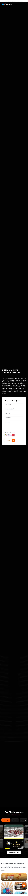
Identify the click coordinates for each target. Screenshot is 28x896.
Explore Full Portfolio (14, 852)
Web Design (6, 820)
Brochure (15, 820)
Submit (8, 440)
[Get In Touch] (24, 885)
